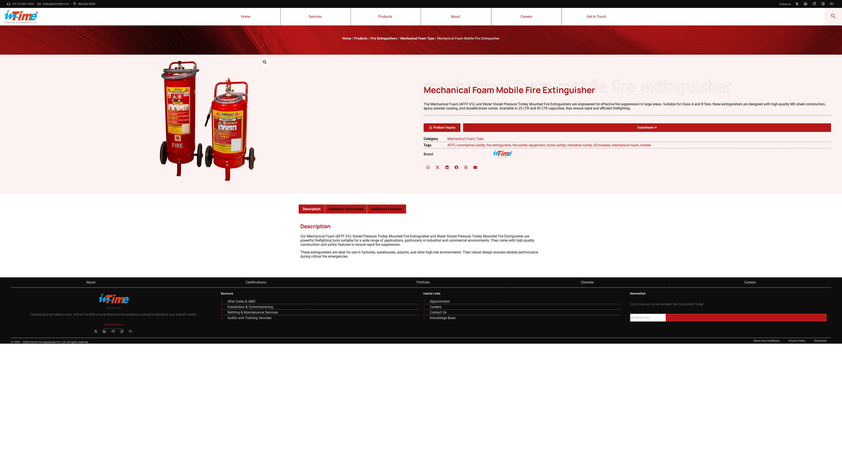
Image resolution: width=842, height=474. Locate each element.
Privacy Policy (796, 340)
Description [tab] (312, 209)
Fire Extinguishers (384, 38)
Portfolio (423, 282)
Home (245, 16)
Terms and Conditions (766, 340)
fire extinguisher (499, 145)
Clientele (587, 282)
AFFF (451, 145)
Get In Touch (596, 16)
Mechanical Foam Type (417, 38)
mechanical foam (625, 145)
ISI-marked (602, 145)
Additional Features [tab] (386, 209)
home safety (556, 145)
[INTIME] (502, 154)
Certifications (256, 282)
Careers (526, 16)
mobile (645, 145)
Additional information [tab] (346, 209)
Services (315, 16)
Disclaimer (820, 340)
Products (385, 16)
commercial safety (471, 145)
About (455, 16)
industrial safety (579, 145)
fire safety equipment (528, 145)
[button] (265, 62)
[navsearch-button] (833, 16)
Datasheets (647, 127)
